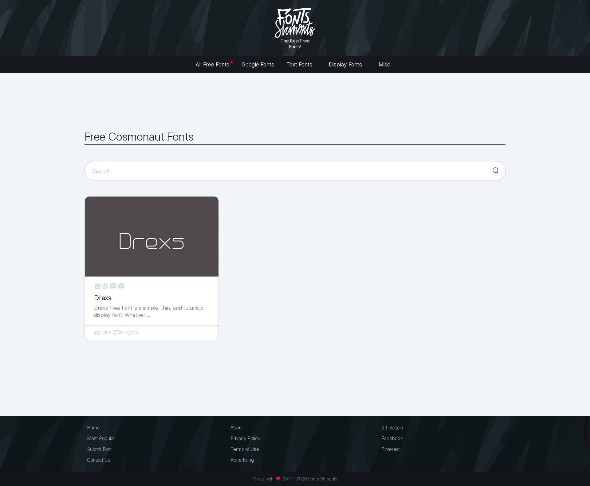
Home (93, 428)
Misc (385, 64)
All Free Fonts (212, 64)
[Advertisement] (295, 101)
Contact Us (98, 460)
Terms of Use (244, 449)
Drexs (103, 297)
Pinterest (390, 449)
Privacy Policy (245, 438)
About (236, 428)
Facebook (392, 438)
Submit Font (99, 449)
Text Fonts (300, 64)
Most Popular (101, 438)
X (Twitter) (392, 428)
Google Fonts (258, 64)
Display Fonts (346, 64)
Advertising (242, 460)
